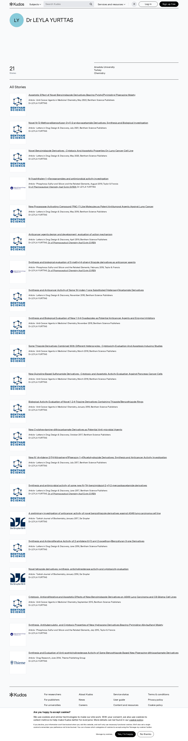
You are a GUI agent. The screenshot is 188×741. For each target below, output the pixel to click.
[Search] (91, 4)
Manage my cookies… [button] (104, 734)
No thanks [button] (145, 734)
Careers (83, 705)
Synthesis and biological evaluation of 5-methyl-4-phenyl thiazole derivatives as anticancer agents (82, 262)
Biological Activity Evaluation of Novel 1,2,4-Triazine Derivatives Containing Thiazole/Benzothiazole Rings (86, 401)
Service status (121, 694)
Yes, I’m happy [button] (125, 734)
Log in (148, 4)
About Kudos (86, 694)
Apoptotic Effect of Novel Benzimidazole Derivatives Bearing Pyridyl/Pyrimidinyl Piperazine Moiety (82, 95)
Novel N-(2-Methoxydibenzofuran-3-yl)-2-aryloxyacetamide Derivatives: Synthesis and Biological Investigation (88, 122)
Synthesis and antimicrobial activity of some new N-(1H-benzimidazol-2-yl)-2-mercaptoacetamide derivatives (88, 485)
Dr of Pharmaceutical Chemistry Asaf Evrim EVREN (52, 187)
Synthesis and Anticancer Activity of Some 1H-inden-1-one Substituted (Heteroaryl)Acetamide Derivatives (86, 290)
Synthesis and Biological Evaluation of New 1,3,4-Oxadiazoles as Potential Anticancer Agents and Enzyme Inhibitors (92, 318)
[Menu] (134, 4)
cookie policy (136, 719)
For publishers (51, 699)
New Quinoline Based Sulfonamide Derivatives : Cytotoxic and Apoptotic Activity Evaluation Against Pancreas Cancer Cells (95, 373)
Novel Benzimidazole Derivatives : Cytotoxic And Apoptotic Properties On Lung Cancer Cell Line (81, 150)
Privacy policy (155, 699)
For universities (52, 705)
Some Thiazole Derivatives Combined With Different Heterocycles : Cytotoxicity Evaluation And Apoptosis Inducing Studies (95, 346)
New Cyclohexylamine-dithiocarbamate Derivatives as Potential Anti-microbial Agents (75, 429)
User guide (119, 699)
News (82, 699)
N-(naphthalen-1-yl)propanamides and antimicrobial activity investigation (68, 178)
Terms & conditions (158, 694)
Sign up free (169, 4)
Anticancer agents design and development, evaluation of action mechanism (70, 234)
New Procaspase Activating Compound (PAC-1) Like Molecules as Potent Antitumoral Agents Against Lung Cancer (91, 206)
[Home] (17, 4)
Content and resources (125, 705)
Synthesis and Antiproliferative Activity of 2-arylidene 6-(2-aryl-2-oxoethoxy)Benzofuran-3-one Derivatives (86, 541)
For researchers (52, 694)
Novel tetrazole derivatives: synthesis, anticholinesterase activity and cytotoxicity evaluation (79, 569)
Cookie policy (155, 705)
